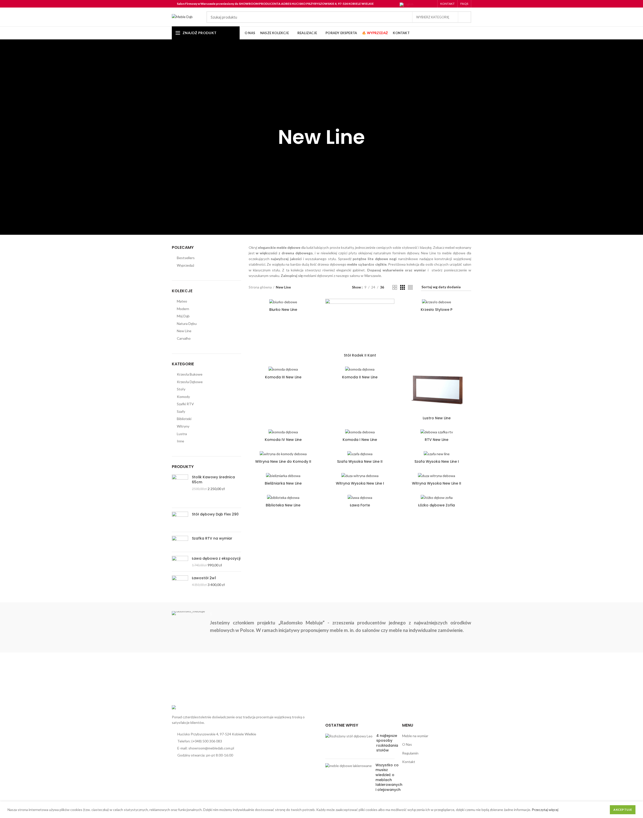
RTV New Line (436, 439)
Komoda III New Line (283, 377)
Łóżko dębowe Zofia (436, 505)
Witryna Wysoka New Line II (436, 483)
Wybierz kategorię (432, 17)
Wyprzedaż (185, 265)
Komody (183, 396)
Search (464, 17)
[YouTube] (429, 4)
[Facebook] (416, 4)
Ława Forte (360, 505)
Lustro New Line (437, 418)
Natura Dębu (187, 323)
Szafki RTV (185, 404)
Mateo (182, 301)
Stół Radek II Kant (360, 355)
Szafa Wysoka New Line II (360, 461)
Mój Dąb (183, 316)
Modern (183, 309)
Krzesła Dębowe (190, 382)
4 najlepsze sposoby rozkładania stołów (387, 743)
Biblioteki (184, 419)
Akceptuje (622, 809)
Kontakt (408, 761)
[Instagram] (423, 4)
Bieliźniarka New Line (283, 483)
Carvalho (184, 338)
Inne (180, 441)
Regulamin (410, 753)
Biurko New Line (283, 309)
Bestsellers (186, 258)
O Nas (407, 744)
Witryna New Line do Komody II (283, 461)
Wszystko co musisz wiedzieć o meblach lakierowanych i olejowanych (389, 777)
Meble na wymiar (415, 736)
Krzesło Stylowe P (436, 309)
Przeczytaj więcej (545, 809)
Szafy (181, 411)
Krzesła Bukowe (189, 374)
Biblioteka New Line (283, 505)
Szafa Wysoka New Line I (436, 461)
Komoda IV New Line (283, 439)
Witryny (183, 426)
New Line (184, 331)
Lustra (182, 434)
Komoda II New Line (360, 377)
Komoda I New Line (360, 439)
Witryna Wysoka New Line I (360, 483)
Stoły (181, 389)
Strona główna (260, 287)
